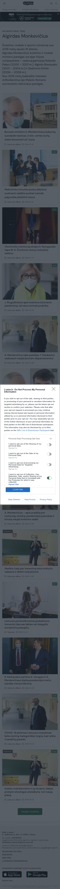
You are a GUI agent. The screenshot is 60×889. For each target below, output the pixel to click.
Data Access (30, 499)
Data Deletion (14, 499)
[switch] (49, 444)
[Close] (54, 389)
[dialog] (30, 444)
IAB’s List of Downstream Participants (33, 430)
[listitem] (30, 438)
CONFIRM (18, 490)
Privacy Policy (46, 499)
